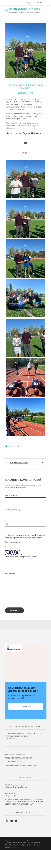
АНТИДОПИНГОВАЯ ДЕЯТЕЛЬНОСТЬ (18, 758)
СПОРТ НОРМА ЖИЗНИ (13, 762)
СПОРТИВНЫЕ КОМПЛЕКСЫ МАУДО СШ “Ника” (23, 734)
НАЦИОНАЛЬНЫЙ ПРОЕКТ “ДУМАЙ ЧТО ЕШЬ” (22, 765)
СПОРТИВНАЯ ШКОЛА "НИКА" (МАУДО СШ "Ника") (27, 9)
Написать (26, 706)
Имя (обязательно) (11, 495)
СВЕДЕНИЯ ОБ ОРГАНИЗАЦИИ (16, 736)
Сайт (6, 524)
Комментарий (10, 574)
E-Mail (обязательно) (12, 510)
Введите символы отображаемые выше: (21, 557)
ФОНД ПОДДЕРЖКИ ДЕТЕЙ (15, 754)
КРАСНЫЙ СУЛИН (21, 463)
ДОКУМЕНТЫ (10, 738)
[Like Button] (42, 462)
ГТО (31, 93)
